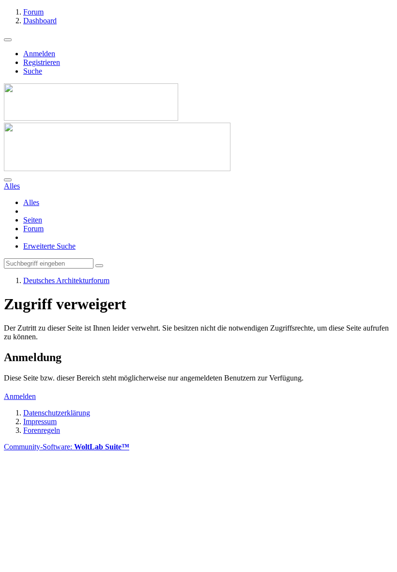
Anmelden (39, 53)
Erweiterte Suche (49, 246)
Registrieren (41, 62)
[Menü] (8, 39)
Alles (31, 202)
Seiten (32, 220)
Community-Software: (66, 447)
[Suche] (8, 179)
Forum (33, 228)
